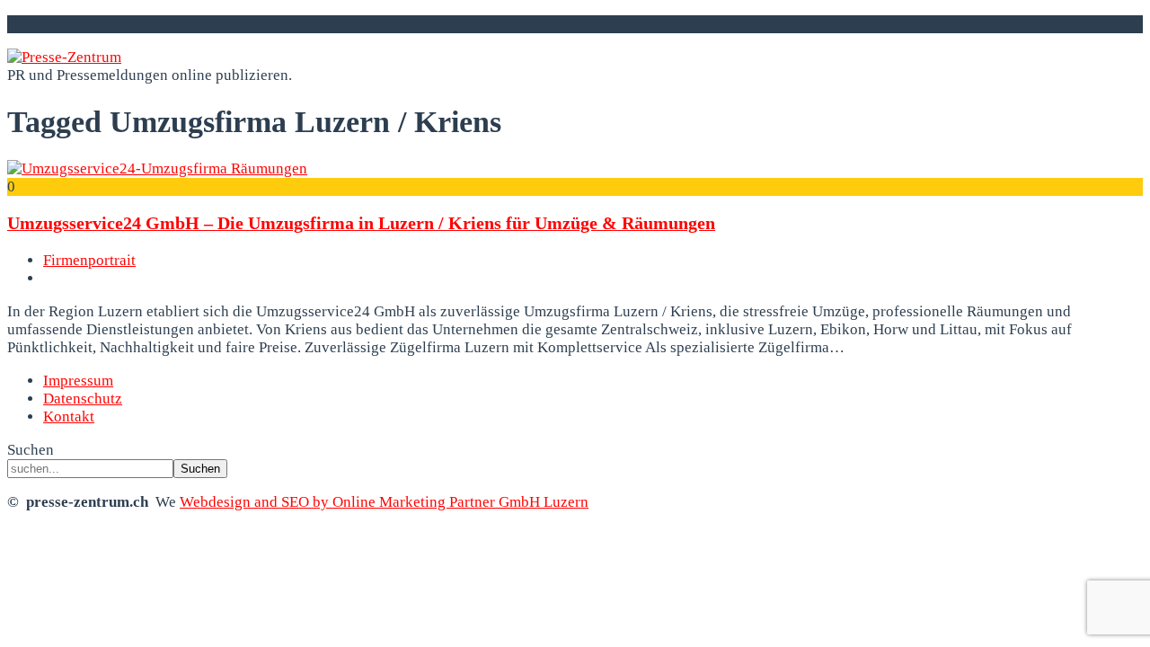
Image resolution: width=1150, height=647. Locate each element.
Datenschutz (82, 398)
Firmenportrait (89, 260)
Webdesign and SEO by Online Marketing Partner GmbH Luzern (384, 501)
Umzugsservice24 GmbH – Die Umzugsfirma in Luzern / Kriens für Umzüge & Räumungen (361, 223)
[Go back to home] (64, 57)
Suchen (30, 449)
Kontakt (68, 416)
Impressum (78, 380)
